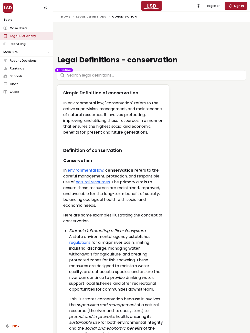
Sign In (239, 6)
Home (65, 17)
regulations (80, 242)
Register (213, 6)
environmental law (86, 170)
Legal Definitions (91, 17)
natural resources (93, 182)
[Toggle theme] (198, 6)
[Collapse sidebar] (45, 8)
